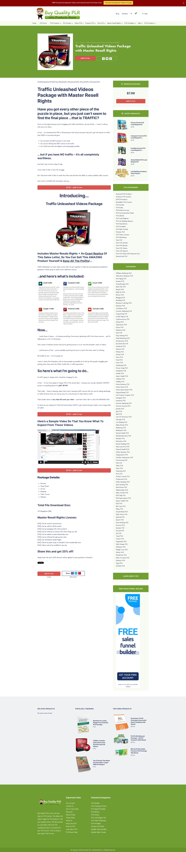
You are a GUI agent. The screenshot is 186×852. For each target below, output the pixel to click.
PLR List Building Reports (124, 221)
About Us (69, 820)
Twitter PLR (120, 539)
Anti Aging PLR (121, 279)
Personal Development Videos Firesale (118, 3)
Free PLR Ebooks (121, 245)
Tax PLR (118, 533)
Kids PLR (119, 414)
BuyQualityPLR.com (97, 850)
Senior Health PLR (122, 501)
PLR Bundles (95, 803)
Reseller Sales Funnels (98, 832)
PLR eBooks (120, 216)
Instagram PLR (121, 398)
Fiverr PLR (119, 357)
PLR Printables (121, 226)
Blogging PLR (120, 297)
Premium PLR (120, 232)
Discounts (69, 812)
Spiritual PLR (120, 517)
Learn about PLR (71, 829)
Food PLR (119, 360)
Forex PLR (119, 363)
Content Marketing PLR (124, 311)
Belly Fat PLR (120, 292)
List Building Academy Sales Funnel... (139, 172)
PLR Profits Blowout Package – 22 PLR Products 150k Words (138, 738)
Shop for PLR (70, 826)
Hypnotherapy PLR (122, 392)
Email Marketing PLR (123, 338)
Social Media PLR (122, 512)
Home (77, 42)
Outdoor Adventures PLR (124, 457)
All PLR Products (121, 199)
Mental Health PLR (122, 433)
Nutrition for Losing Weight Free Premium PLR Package (100, 722)
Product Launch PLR (123, 476)
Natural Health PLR (122, 449)
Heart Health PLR (122, 376)
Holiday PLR (120, 382)
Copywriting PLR (121, 314)
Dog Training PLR (122, 335)
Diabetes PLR (120, 330)
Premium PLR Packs (97, 826)
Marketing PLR (121, 428)
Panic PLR (119, 468)
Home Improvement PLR (124, 390)
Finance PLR (120, 349)
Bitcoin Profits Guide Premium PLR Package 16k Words (139, 751)
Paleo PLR (119, 466)
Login (145, 13)
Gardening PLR (121, 365)
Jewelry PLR (120, 409)
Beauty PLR (120, 289)
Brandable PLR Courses (124, 202)
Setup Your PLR (71, 823)
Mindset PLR (120, 438)
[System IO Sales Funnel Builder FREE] (128, 639)
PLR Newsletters (121, 224)
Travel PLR (119, 536)
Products (82, 42)
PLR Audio (119, 207)
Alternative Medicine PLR (124, 276)
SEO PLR (119, 503)
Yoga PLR (119, 563)
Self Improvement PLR (123, 498)
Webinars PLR (120, 547)
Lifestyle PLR (120, 419)
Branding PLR (120, 300)
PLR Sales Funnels (122, 229)
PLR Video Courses (122, 235)
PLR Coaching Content (98, 806)
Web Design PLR (121, 544)
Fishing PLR (120, 352)
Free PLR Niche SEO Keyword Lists (128, 254)
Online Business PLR (123, 452)
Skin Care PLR (120, 506)
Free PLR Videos (121, 248)
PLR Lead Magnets (122, 218)
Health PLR (120, 373)
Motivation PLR (121, 441)
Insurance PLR (120, 400)
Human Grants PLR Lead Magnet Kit (137, 123)
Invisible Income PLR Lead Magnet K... (138, 149)
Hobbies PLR (120, 379)
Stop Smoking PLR (122, 522)
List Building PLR (121, 422)
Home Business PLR (122, 384)
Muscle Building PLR (122, 444)
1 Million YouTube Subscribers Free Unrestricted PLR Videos (99, 743)
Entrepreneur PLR (122, 341)
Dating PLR (120, 322)
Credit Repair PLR (122, 316)
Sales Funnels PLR (122, 493)
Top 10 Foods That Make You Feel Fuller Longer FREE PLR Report (101, 762)
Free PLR (119, 240)
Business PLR (120, 306)
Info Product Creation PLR (125, 395)
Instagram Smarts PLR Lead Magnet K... (139, 137)
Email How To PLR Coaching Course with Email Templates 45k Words (138, 721)
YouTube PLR (120, 566)
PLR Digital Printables (98, 809)
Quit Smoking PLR (122, 484)
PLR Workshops (121, 237)
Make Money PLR (122, 425)
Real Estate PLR (121, 487)
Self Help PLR (120, 495)
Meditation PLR (121, 430)
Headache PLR (121, 371)
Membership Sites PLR (123, 436)
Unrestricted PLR (121, 256)
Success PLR (120, 525)
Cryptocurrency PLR (122, 319)
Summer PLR (120, 528)
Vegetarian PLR (121, 541)
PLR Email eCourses (122, 210)
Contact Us (69, 806)
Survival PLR (120, 531)
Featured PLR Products (124, 194)
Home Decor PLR (122, 387)
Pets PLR (119, 474)
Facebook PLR (121, 346)
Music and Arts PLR (122, 447)
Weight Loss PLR (121, 550)
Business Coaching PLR (124, 303)
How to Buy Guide (72, 809)
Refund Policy (70, 815)
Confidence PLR (121, 308)
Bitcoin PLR (120, 295)
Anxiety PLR (120, 281)
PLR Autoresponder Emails (125, 213)
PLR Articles (120, 205)
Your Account (70, 803)
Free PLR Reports (122, 251)
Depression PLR (121, 325)
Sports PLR (120, 520)
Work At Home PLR (122, 558)
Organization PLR (122, 455)
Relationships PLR (122, 490)
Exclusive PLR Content (123, 197)
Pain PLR (119, 463)
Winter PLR (120, 552)
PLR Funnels (95, 815)
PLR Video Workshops (98, 820)
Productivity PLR (121, 479)
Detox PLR (119, 327)
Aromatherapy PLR (122, 284)
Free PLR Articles (122, 243)
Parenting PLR (121, 471)
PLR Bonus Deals (72, 832)
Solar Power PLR (121, 514)
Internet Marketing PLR (124, 403)
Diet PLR (119, 333)
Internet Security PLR (123, 406)
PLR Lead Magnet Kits (98, 818)
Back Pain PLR (121, 287)
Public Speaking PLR (123, 482)
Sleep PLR (119, 509)
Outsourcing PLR (121, 460)
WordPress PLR (121, 555)
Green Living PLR (122, 368)
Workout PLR (120, 560)
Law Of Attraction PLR (123, 417)
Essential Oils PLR (122, 344)
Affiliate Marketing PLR (124, 273)
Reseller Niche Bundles (99, 829)
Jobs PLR (119, 411)
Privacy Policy (70, 818)
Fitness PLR (120, 354)
